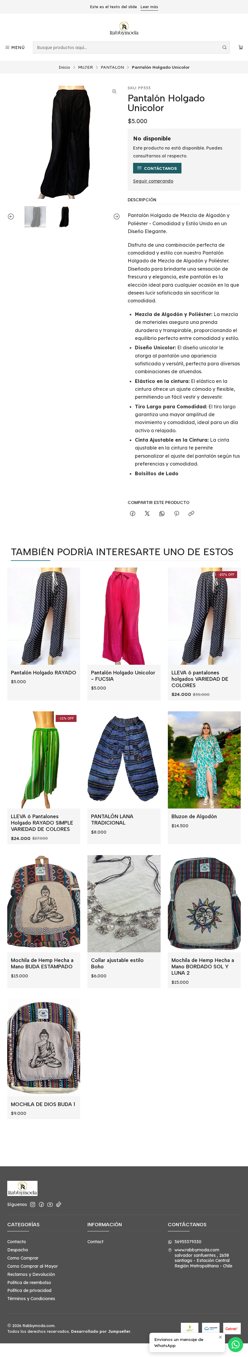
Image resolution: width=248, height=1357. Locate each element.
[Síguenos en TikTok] (59, 1204)
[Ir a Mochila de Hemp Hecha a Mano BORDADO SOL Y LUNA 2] (204, 904)
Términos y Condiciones (31, 1298)
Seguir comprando (153, 181)
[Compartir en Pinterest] (176, 514)
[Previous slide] (11, 217)
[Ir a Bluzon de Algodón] (204, 760)
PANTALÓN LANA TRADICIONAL (112, 819)
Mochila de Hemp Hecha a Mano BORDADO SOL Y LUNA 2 (202, 966)
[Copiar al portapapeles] (191, 514)
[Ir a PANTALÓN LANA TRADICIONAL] (123, 760)
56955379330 (188, 1241)
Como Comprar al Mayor (32, 1266)
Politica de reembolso (29, 1282)
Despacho (17, 1250)
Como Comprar (22, 1258)
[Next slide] (115, 217)
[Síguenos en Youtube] (50, 1204)
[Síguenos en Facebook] (41, 1204)
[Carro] (240, 47)
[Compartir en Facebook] (133, 514)
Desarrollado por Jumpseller (100, 1331)
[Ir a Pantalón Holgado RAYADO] (43, 616)
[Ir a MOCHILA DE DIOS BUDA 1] (43, 1047)
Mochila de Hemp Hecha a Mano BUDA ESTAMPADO (42, 963)
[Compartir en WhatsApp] (162, 514)
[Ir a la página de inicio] (124, 28)
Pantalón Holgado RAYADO (43, 673)
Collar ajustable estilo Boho (117, 963)
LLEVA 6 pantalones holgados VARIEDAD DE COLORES (199, 679)
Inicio (64, 67)
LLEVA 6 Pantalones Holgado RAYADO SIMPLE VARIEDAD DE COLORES (42, 822)
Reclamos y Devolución (31, 1274)
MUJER (85, 67)
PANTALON (112, 67)
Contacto (16, 1241)
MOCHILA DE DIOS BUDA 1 (43, 1104)
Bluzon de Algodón (194, 816)
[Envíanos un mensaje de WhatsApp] (235, 1344)
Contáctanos (160, 168)
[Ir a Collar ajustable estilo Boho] (123, 904)
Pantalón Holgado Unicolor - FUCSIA (123, 676)
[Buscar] (225, 47)
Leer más (149, 6)
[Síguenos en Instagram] (33, 1204)
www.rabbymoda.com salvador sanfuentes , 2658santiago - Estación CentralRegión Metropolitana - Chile (203, 1258)
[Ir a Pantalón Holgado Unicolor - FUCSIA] (123, 616)
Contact (95, 1241)
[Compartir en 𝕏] (147, 514)
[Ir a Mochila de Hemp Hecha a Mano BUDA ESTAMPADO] (43, 904)
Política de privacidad (29, 1290)
